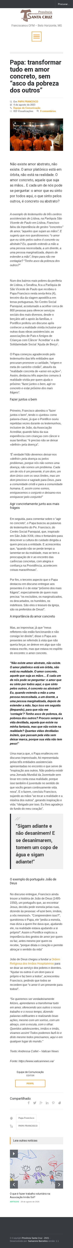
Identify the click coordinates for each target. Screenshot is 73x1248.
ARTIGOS (14, 1202)
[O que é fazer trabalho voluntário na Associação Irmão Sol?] (36, 1169)
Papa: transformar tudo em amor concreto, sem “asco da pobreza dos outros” (35, 76)
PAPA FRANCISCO (28, 101)
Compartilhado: (20, 1098)
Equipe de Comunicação (26, 108)
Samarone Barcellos (37, 1241)
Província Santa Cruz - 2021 (35, 1238)
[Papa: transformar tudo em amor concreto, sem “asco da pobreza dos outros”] (36, 134)
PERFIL (30, 1083)
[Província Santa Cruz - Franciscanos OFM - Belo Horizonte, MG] (36, 17)
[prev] (14, 1185)
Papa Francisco (26, 1118)
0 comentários (48, 111)
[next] (59, 1185)
